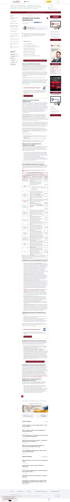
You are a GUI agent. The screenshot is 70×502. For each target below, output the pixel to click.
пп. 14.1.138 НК (39, 255)
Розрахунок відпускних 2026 (54, 67)
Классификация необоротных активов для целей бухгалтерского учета (34, 170)
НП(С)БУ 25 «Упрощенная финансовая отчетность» (34, 376)
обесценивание (25, 291)
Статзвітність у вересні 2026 (14, 28)
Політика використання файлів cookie (41, 491)
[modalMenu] (58, 2)
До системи (49, 1)
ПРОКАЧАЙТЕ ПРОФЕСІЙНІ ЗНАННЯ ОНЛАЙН (31, 329)
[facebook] (55, 496)
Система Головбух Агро (29, 6)
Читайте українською (38, 22)
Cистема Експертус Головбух (22, 6)
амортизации (38, 263)
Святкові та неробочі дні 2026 (14, 44)
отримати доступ (55, 115)
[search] (45, 2)
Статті (16, 5)
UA (47, 19)
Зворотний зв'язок (20, 491)
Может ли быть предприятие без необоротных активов (31, 46)
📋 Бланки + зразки (37, 5)
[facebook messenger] (52, 5)
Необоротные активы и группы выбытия (29, 54)
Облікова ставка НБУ (13, 31)
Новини (12, 5)
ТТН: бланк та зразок (53, 73)
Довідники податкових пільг (14, 33)
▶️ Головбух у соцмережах (14, 23)
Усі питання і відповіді (44, 456)
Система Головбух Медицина (38, 6)
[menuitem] (12, 5)
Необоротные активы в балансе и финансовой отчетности (31, 55)
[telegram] (50, 5)
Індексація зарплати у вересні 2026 (55, 34)
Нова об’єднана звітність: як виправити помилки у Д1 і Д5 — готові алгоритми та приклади (35, 436)
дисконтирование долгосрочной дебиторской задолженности (34, 289)
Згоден (10, 500)
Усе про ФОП (52, 68)
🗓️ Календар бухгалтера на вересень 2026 (14, 18)
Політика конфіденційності (55, 491)
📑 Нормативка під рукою (30, 5)
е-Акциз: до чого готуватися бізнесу (55, 37)
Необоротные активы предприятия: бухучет (29, 49)
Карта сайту (29, 491)
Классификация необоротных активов (28, 48)
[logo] (16, 1)
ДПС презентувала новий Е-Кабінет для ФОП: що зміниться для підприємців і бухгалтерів (33, 446)
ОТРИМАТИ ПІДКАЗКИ (28, 95)
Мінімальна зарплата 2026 (14, 41)
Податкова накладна (53, 70)
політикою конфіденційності (11, 498)
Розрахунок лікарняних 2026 (54, 65)
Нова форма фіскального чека (54, 31)
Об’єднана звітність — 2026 (15, 60)
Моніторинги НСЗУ (53, 108)
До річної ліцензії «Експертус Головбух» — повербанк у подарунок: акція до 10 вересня (34, 441)
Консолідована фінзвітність (14, 64)
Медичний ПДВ (53, 106)
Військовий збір (53, 71)
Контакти (11, 491)
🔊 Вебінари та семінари (13, 6)
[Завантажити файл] (22, 170)
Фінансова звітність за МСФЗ (15, 62)
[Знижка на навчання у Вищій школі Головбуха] (35, 408)
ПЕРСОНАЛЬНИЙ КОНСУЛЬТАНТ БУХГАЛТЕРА (31, 87)
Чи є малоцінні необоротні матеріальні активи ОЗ (35, 361)
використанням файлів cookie (7, 499)
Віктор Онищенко (31, 27)
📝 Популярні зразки (13, 21)
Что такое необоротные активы (27, 43)
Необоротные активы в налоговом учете (29, 51)
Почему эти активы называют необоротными (29, 45)
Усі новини (45, 421)
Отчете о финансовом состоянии (35, 382)
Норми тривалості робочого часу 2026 (14, 36)
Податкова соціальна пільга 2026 (14, 47)
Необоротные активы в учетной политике (29, 52)
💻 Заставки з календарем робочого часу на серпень (14, 26)
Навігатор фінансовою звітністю (15, 54)
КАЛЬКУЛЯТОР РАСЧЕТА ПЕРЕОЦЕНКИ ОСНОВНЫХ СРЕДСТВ (35, 60)
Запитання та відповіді (22, 5)
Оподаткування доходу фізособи (15, 56)
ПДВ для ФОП (14, 58)
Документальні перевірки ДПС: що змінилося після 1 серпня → (35, 12)
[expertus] (26, 2)
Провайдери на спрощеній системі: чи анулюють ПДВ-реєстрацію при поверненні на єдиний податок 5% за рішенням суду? (34, 481)
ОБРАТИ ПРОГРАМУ (27, 336)
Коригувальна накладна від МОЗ (55, 111)
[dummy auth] (54, 2)
